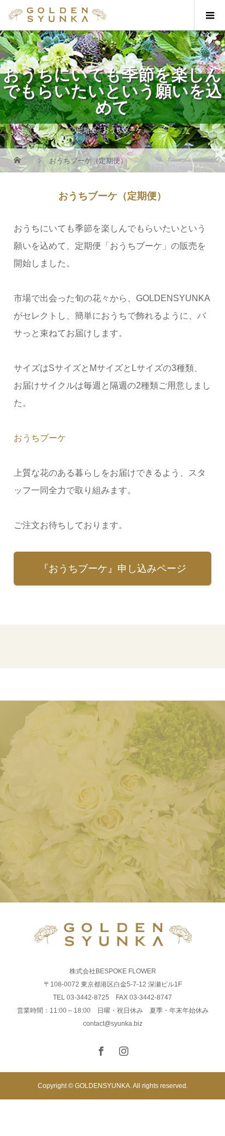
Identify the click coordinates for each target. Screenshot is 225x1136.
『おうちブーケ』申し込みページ (112, 568)
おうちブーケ (40, 438)
